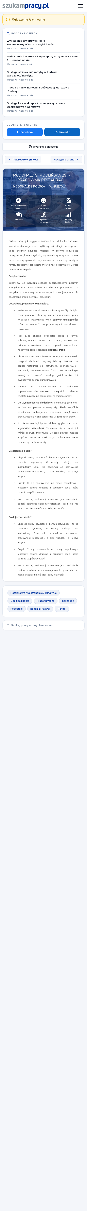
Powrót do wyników (25, 159)
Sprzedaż (68, 600)
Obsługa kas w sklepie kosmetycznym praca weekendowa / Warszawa (36, 104)
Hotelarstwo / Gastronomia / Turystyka (34, 592)
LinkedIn (64, 132)
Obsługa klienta (20, 600)
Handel (62, 608)
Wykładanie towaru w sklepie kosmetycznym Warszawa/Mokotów (30, 42)
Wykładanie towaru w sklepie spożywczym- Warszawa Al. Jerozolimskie (43, 58)
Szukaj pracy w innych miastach (32, 625)
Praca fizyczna (45, 600)
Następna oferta (64, 159)
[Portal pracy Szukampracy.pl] (25, 6)
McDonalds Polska (29, 186)
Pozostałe (17, 608)
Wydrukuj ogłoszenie (45, 146)
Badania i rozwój (40, 608)
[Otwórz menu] (80, 6)
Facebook (26, 132)
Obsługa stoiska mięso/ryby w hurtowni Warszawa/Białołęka (32, 73)
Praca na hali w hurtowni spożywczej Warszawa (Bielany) (38, 89)
